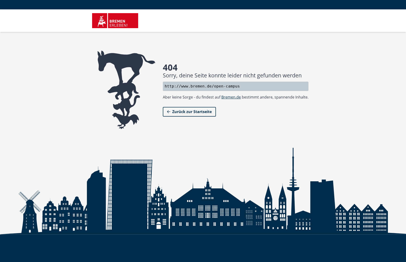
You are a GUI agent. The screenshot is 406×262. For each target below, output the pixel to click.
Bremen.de (231, 97)
